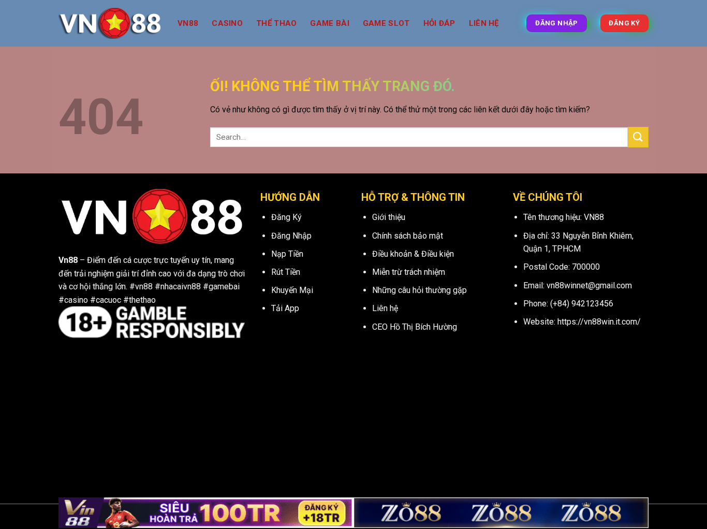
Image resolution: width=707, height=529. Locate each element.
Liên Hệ (484, 23)
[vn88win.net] (110, 23)
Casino (227, 23)
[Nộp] (638, 137)
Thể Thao (276, 23)
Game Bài (329, 23)
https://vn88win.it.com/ (599, 322)
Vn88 (188, 23)
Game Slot (386, 23)
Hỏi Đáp (439, 23)
